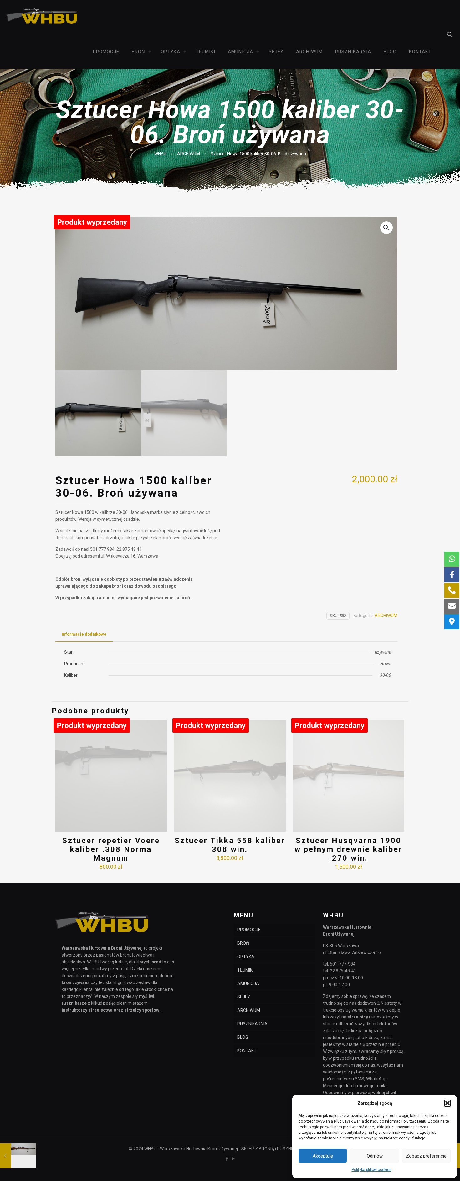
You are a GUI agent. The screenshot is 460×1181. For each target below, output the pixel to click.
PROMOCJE (249, 929)
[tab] (84, 634)
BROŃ (243, 943)
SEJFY (243, 996)
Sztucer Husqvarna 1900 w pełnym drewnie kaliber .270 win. (348, 849)
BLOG (242, 1037)
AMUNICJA (248, 983)
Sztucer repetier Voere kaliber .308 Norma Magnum (111, 849)
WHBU (160, 153)
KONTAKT (247, 1050)
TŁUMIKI (245, 969)
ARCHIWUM (188, 153)
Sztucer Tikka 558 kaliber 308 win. (230, 845)
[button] (447, 1103)
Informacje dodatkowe (84, 634)
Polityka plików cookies (371, 1170)
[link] (150, 51)
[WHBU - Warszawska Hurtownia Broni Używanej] (42, 17)
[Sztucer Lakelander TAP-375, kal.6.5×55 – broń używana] (18, 1155)
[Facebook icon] (226, 1159)
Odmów (375, 1156)
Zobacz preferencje (426, 1156)
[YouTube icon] (233, 1159)
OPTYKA (245, 956)
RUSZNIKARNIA (252, 1023)
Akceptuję (323, 1156)
